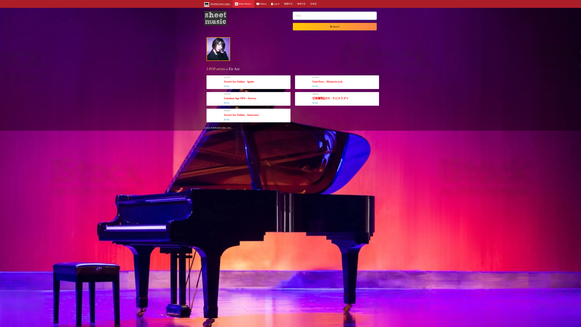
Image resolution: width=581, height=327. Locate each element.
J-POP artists (216, 69)
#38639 (241, 115)
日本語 (313, 4)
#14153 (239, 81)
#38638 (330, 98)
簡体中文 (301, 4)
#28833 (240, 98)
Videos (262, 4)
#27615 (327, 81)
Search (336, 26)
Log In (276, 4)
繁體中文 (288, 4)
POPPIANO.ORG (219, 4)
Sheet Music (244, 4)
